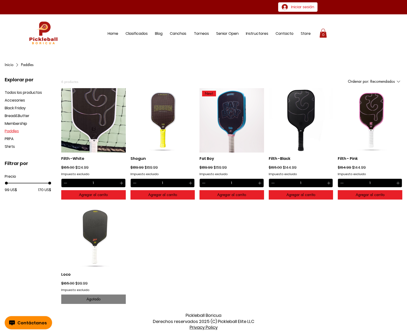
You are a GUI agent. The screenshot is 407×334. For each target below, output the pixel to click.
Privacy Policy (204, 327)
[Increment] (122, 183)
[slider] (6, 183)
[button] (305, 33)
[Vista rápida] (93, 120)
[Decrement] (65, 183)
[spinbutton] (93, 183)
